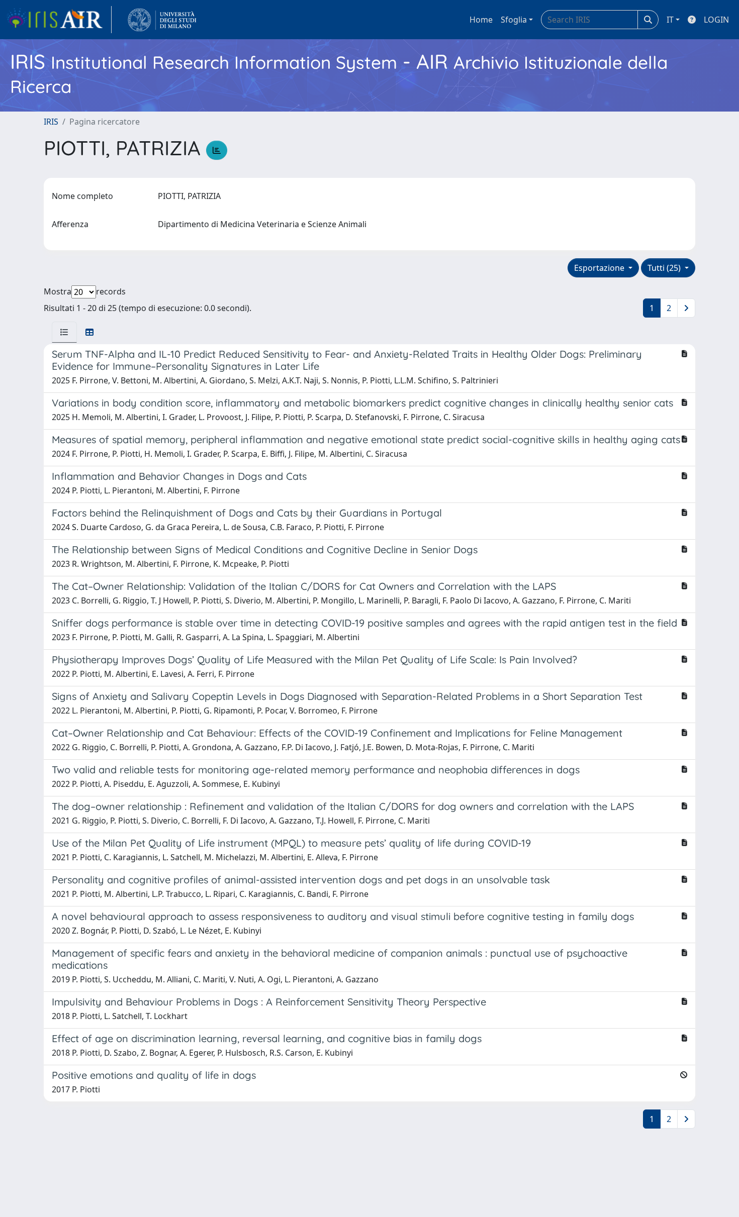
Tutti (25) (665, 267)
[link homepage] (59, 19)
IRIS (51, 121)
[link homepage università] (162, 19)
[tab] (64, 332)
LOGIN (716, 19)
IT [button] (670, 19)
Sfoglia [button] (514, 19)
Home (481, 19)
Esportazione (600, 267)
